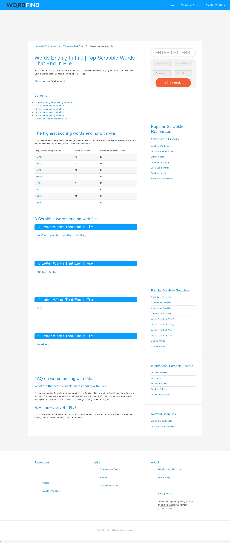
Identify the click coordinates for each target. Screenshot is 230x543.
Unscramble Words (160, 168)
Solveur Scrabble (159, 372)
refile (38, 183)
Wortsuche (156, 378)
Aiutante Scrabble (159, 383)
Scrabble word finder (109, 469)
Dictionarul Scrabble (160, 394)
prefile (39, 170)
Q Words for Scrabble (161, 313)
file (37, 189)
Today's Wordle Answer (162, 178)
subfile (39, 196)
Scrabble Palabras (159, 389)
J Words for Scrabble (161, 297)
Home (171, 5)
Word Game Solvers (190, 5)
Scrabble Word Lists (215, 5)
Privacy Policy (165, 493)
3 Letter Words (158, 346)
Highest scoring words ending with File (54, 102)
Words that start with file (162, 426)
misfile (39, 176)
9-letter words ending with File (50, 115)
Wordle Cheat (157, 157)
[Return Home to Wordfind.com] (23, 8)
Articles (45, 483)
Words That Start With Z (162, 319)
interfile (39, 202)
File (36, 81)
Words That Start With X (162, 335)
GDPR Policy (164, 477)
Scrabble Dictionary (160, 162)
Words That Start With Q (162, 324)
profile (39, 157)
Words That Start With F (162, 330)
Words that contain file (161, 421)
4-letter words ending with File (50, 112)
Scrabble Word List (51, 491)
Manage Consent (166, 509)
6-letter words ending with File (50, 109)
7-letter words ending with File (50, 105)
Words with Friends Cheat (163, 151)
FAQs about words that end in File (51, 118)
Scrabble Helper (158, 173)
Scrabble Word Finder (161, 146)
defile (38, 163)
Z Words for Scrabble (161, 303)
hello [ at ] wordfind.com (169, 469)
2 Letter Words (158, 341)
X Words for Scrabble (161, 308)
